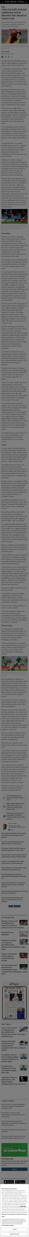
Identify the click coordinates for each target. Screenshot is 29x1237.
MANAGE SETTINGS (14, 1234)
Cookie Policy (23, 1206)
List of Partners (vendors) (8, 1225)
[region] (14, 1210)
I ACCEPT (14, 1229)
